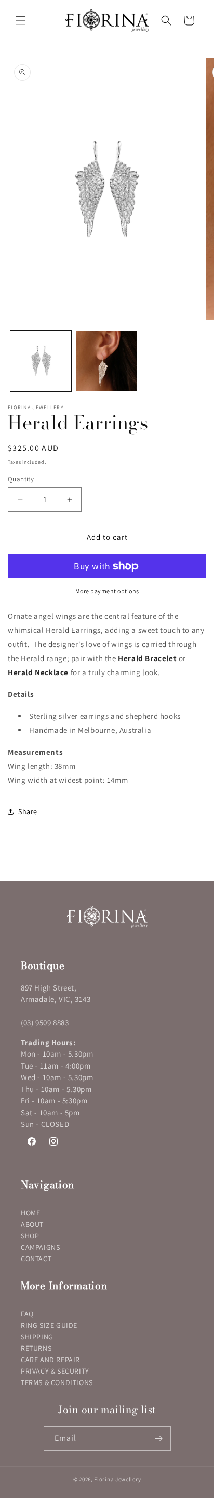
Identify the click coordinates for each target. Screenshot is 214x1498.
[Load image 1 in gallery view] (40, 361)
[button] (20, 20)
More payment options (107, 591)
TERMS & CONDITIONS (57, 1382)
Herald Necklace (38, 672)
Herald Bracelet (147, 658)
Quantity (21, 479)
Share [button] (27, 811)
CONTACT (36, 1258)
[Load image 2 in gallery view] (106, 361)
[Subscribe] (159, 1438)
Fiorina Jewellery (117, 1479)
